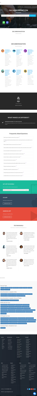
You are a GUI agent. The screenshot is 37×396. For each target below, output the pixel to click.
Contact (3, 343)
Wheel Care (9, 343)
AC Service (21, 287)
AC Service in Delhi (5, 370)
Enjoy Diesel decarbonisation (4, 323)
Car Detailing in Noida (22, 378)
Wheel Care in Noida (23, 370)
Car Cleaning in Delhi (5, 367)
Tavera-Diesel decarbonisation (22, 321)
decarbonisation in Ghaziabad (12, 295)
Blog (2, 344)
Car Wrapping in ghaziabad (19, 352)
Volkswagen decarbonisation (12, 308)
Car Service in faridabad (28, 340)
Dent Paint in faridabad (28, 342)
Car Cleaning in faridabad (28, 344)
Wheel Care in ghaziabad (19, 347)
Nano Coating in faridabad (28, 354)
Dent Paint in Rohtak (32, 366)
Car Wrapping (25, 287)
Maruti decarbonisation (4, 304)
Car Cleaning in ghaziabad (19, 344)
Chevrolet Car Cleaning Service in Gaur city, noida (31, 52)
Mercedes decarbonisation (4, 311)
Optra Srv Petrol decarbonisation (22, 323)
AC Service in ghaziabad (19, 349)
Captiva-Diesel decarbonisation (31, 321)
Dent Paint (6, 287)
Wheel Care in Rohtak (31, 371)
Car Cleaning (10, 287)
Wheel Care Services (15, 287)
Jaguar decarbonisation (12, 311)
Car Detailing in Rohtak (31, 379)
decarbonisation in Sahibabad (21, 295)
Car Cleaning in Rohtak (31, 368)
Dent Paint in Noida (23, 366)
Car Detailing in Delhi (4, 377)
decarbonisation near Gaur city (5, 300)
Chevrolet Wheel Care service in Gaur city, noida (30, 72)
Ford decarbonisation (18, 306)
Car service (2, 287)
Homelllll (3, 339)
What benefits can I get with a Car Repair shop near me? (11, 169)
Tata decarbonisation (11, 306)
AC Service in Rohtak (32, 372)
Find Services (32, 15)
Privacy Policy (28, 395)
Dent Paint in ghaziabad (19, 342)
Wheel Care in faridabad (28, 347)
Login (3, 348)
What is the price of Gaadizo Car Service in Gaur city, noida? (11, 137)
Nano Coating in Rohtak (31, 377)
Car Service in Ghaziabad (19, 340)
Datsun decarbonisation (27, 308)
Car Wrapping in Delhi (4, 372)
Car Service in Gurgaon (13, 365)
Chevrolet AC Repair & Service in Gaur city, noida (19, 52)
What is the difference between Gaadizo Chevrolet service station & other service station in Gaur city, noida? (17, 147)
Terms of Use (24, 395)
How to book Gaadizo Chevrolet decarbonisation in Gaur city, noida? (12, 150)
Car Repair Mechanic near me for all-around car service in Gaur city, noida (13, 175)
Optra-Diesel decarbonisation (4, 321)
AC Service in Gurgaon (13, 375)
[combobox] (8, 16)
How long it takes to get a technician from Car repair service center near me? (13, 172)
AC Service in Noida (23, 371)
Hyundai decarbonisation (11, 304)
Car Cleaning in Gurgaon (13, 370)
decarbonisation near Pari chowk (14, 300)
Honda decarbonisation (19, 304)
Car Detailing (2, 289)
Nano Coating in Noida (22, 376)
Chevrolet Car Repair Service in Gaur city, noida (18, 72)
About (3, 340)
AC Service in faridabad (28, 349)
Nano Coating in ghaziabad (19, 354)
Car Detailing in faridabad (28, 356)
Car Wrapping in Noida (22, 373)
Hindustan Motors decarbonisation (20, 311)
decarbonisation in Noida (4, 295)
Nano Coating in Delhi (4, 375)
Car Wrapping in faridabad (28, 352)
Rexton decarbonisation (29, 311)
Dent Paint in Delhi (5, 366)
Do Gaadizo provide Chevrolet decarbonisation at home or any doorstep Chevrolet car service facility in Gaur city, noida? (18, 141)
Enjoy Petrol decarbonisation (13, 323)
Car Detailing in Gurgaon (13, 382)
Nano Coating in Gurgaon (13, 380)
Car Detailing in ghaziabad (19, 356)
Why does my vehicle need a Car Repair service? (10, 166)
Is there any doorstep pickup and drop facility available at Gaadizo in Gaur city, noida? (14, 163)
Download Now (7, 203)
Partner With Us (3, 347)
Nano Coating (30, 287)
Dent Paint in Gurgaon (13, 368)
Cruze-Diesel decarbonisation (13, 321)
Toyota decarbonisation (26, 304)
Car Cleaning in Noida (22, 368)
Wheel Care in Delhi (5, 369)
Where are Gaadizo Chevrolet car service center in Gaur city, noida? (12, 144)
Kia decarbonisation (3, 313)
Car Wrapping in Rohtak (31, 374)
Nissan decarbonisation (20, 308)
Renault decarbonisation (4, 308)
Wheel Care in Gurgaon (13, 373)
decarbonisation (7, 289)
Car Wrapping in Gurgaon (13, 377)
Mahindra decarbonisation (4, 306)
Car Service (9, 339)
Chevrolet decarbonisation (25, 306)
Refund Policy (33, 395)
